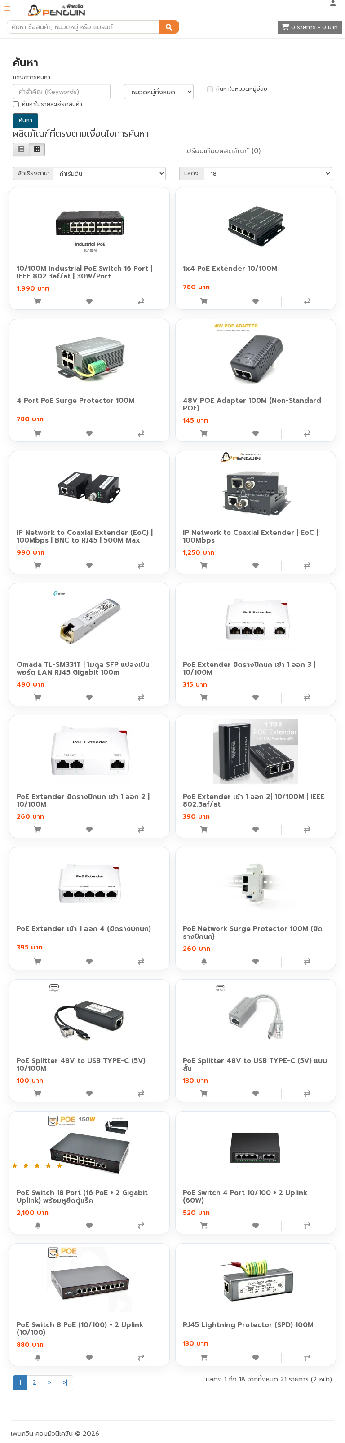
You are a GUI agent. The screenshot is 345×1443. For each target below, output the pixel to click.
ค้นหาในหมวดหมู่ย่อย (241, 89)
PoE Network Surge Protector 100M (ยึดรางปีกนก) (253, 932)
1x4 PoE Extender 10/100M (230, 269)
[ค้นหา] (169, 27)
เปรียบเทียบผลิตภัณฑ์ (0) (223, 151)
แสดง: (191, 173)
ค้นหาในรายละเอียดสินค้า (52, 104)
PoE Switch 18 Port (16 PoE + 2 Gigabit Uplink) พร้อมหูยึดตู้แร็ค (82, 1196)
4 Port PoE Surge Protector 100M (75, 401)
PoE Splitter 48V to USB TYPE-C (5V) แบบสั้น (255, 1064)
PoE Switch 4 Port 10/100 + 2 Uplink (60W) (245, 1196)
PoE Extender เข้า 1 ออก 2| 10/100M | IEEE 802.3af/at (253, 800)
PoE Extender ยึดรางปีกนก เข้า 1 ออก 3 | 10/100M (249, 668)
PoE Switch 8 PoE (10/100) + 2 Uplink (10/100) (80, 1328)
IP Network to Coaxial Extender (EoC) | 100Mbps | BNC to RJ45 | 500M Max (85, 536)
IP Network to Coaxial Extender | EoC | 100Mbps (250, 536)
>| (64, 1382)
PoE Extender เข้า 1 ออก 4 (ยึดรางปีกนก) (84, 929)
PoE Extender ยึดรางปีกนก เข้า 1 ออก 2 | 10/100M (83, 800)
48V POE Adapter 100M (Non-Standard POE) (252, 404)
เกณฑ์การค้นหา (31, 77)
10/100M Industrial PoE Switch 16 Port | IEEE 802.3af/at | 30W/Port (84, 272)
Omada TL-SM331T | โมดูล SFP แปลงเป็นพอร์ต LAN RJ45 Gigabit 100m (83, 668)
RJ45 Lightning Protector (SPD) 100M (248, 1325)
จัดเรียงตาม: (33, 173)
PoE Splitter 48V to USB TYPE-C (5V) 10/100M (81, 1064)
